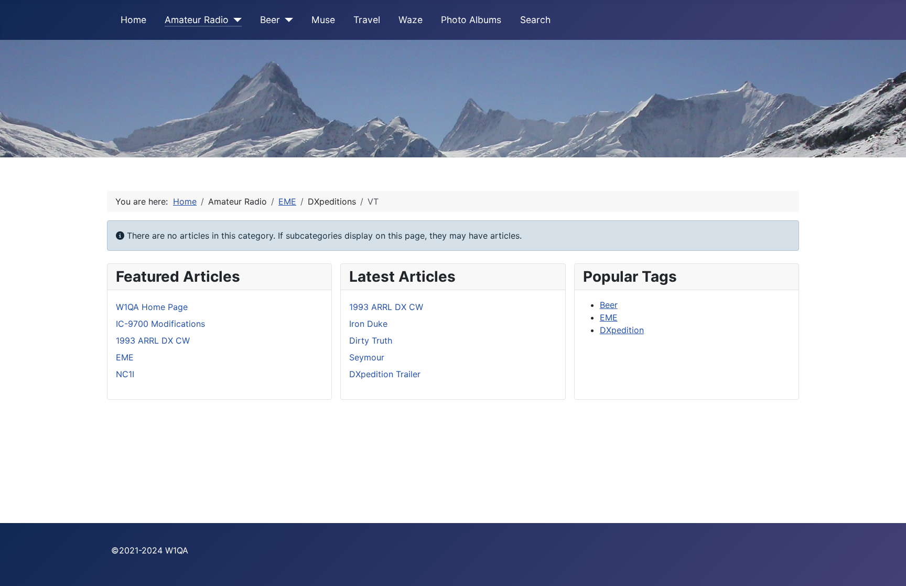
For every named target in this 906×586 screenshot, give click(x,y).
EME (609, 317)
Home (133, 19)
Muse (323, 19)
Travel (366, 19)
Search (535, 19)
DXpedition (622, 330)
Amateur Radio (197, 19)
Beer (270, 19)
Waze (410, 19)
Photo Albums (471, 19)
